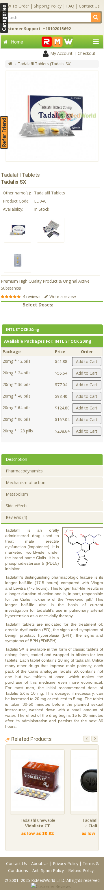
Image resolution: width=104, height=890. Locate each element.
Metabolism (17, 494)
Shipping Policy (48, 6)
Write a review (62, 296)
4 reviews (31, 296)
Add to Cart (86, 361)
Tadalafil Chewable (37, 822)
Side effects (16, 505)
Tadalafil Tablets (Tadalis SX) (45, 63)
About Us (40, 863)
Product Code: (16, 201)
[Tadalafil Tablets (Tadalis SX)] (17, 230)
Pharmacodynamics (24, 471)
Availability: (13, 209)
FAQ (70, 6)
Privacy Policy (65, 863)
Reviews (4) (16, 517)
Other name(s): (17, 193)
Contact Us (89, 6)
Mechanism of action (25, 482)
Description (16, 459)
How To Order (15, 6)
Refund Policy (81, 870)
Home (17, 42)
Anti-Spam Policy (48, 870)
